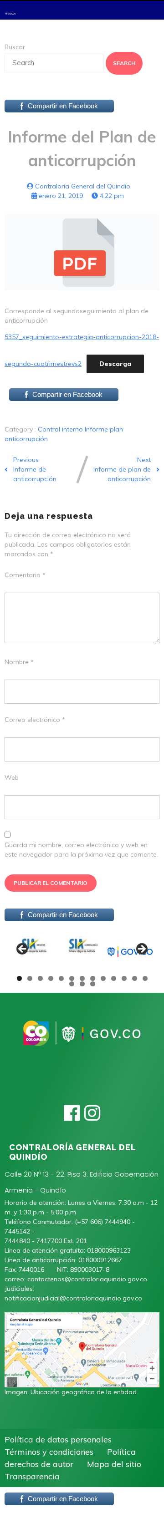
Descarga (115, 364)
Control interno (61, 429)
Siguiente (141, 949)
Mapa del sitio (114, 1464)
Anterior (23, 949)
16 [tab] (93, 983)
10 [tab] (114, 978)
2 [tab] (29, 978)
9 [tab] (103, 978)
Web (12, 777)
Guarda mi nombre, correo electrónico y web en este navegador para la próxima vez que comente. (81, 849)
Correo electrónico (35, 720)
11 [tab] (124, 978)
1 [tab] (19, 978)
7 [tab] (82, 978)
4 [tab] (50, 978)
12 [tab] (135, 978)
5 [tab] (61, 978)
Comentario (25, 575)
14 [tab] (72, 983)
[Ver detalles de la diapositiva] (34, 952)
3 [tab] (40, 978)
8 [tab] (92, 978)
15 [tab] (82, 983)
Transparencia (32, 1476)
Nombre (19, 662)
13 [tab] (145, 978)
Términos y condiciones (49, 1452)
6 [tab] (71, 978)
